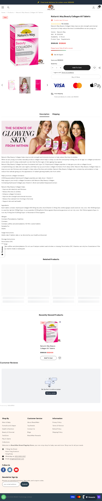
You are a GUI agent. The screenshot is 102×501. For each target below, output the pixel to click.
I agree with (57, 72)
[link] (13, 298)
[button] (2, 85)
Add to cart (77, 68)
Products (11, 12)
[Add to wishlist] (94, 67)
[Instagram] (9, 469)
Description (44, 114)
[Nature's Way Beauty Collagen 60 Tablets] (51, 332)
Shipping (56, 114)
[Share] (99, 67)
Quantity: (54, 64)
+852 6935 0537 (20, 456)
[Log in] (94, 7)
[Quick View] (60, 322)
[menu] (2, 7)
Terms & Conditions (68, 72)
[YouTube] (16, 469)
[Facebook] (3, 469)
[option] (24, 45)
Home (3, 12)
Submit (24, 484)
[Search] (8, 7)
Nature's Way (61, 32)
